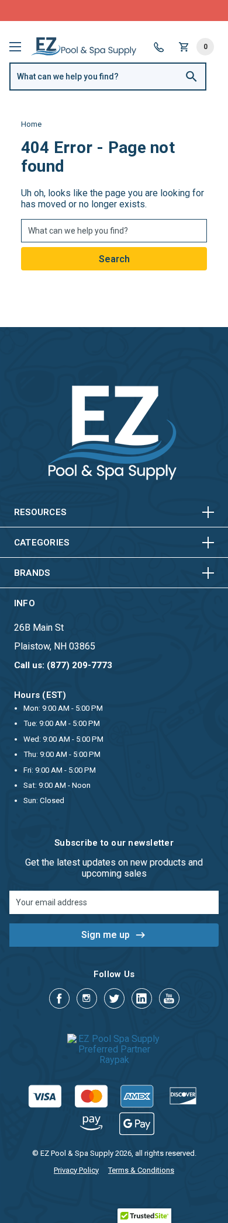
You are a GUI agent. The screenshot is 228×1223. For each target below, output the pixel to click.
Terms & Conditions (141, 1170)
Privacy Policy (76, 1170)
